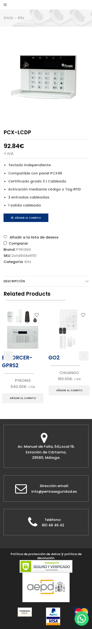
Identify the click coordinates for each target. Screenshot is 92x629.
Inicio (8, 18)
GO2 (54, 357)
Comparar (18, 243)
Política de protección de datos (35, 554)
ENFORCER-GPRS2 (17, 361)
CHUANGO (69, 372)
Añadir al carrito (28, 218)
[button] (8, 356)
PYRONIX (23, 249)
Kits (21, 18)
